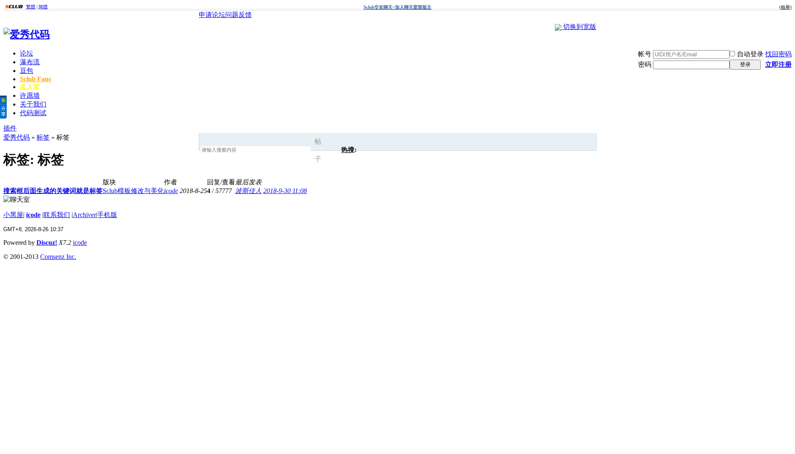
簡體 (43, 6)
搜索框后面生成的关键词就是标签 (53, 190)
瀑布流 (30, 61)
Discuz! (46, 242)
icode (171, 190)
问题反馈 (238, 14)
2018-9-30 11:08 (285, 190)
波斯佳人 (248, 190)
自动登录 (750, 54)
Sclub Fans (35, 78)
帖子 (318, 150)
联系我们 (56, 214)
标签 (43, 137)
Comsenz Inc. (58, 256)
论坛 (26, 53)
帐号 (644, 54)
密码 (644, 64)
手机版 (107, 214)
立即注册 (778, 64)
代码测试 (33, 112)
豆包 (26, 70)
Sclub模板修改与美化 (133, 190)
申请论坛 (212, 14)
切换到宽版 (579, 26)
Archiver (84, 214)
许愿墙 (30, 95)
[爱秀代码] (26, 34)
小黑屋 (13, 214)
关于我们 (33, 104)
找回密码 (778, 54)
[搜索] (330, 150)
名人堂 (30, 86)
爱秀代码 (16, 137)
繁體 (30, 6)
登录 (745, 64)
